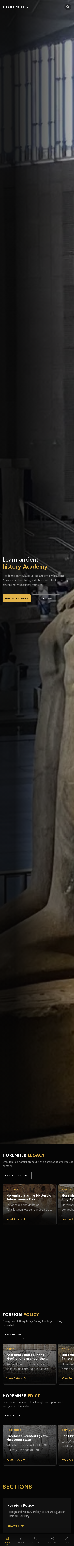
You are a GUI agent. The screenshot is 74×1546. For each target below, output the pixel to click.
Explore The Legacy (17, 1175)
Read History (13, 1334)
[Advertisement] (37, 1264)
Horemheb (15, 6)
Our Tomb (46, 598)
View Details (14, 1378)
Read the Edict (14, 1415)
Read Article (14, 1219)
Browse (13, 1525)
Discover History (16, 598)
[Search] (68, 7)
